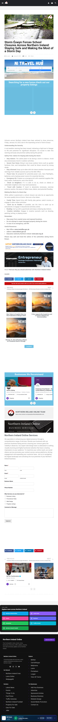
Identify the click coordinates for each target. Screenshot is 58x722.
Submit (8, 521)
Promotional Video (11, 499)
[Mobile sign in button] (49, 3)
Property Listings (11, 504)
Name (7, 465)
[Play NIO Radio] (16, 718)
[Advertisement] (29, 127)
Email (6, 473)
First (5, 470)
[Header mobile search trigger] (55, 3)
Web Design (10, 501)
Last (21, 470)
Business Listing (11, 496)
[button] (9, 279)
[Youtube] (19, 666)
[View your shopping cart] (52, 3)
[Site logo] (6, 3)
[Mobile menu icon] (3, 3)
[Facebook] (10, 666)
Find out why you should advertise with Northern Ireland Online (30, 270)
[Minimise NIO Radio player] (55, 718)
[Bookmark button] (29, 398)
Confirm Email (23, 478)
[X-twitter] (16, 666)
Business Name (9, 481)
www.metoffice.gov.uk (21, 229)
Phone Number (9, 487)
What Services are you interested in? (14, 494)
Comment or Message (11, 507)
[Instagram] (13, 666)
